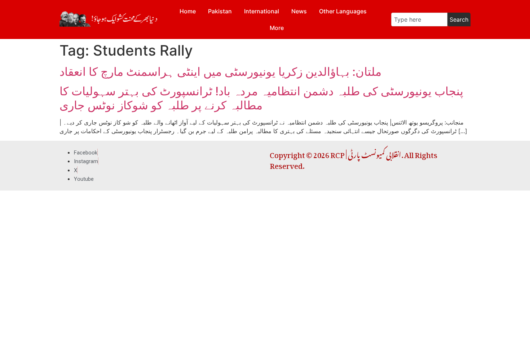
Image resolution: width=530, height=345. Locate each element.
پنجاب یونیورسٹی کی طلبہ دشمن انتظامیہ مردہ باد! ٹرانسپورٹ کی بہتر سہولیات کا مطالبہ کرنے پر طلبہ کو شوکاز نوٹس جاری (261, 98)
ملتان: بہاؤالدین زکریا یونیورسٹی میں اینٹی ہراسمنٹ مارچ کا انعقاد (220, 72)
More (277, 27)
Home (188, 11)
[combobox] (419, 19)
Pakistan (220, 11)
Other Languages (343, 11)
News (299, 11)
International (261, 11)
